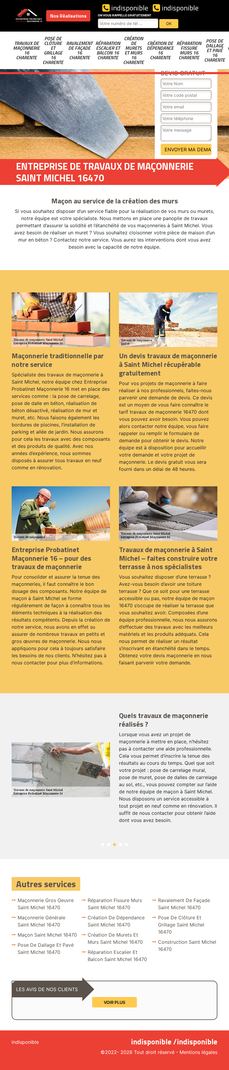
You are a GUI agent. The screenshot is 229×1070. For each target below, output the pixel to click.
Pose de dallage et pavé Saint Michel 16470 (46, 948)
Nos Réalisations (68, 15)
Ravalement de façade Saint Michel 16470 (184, 903)
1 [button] (102, 844)
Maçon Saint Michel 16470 (47, 935)
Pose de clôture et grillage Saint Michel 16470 (181, 925)
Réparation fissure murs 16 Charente (189, 50)
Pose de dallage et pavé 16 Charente (214, 50)
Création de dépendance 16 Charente (160, 50)
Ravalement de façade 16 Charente (79, 50)
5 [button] (126, 844)
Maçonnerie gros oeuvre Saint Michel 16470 (46, 903)
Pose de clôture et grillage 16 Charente (53, 50)
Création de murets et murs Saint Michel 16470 (115, 938)
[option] (114, 769)
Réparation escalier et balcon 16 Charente (107, 50)
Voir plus (114, 1002)
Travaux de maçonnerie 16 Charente (26, 50)
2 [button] (108, 844)
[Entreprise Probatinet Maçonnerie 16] (29, 16)
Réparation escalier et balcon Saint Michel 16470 (117, 955)
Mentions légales (198, 1052)
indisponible (129, 7)
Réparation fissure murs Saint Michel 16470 (115, 903)
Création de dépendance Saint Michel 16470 (116, 921)
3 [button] (114, 844)
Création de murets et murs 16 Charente (133, 50)
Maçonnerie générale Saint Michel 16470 (41, 921)
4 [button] (120, 844)
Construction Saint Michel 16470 (187, 945)
